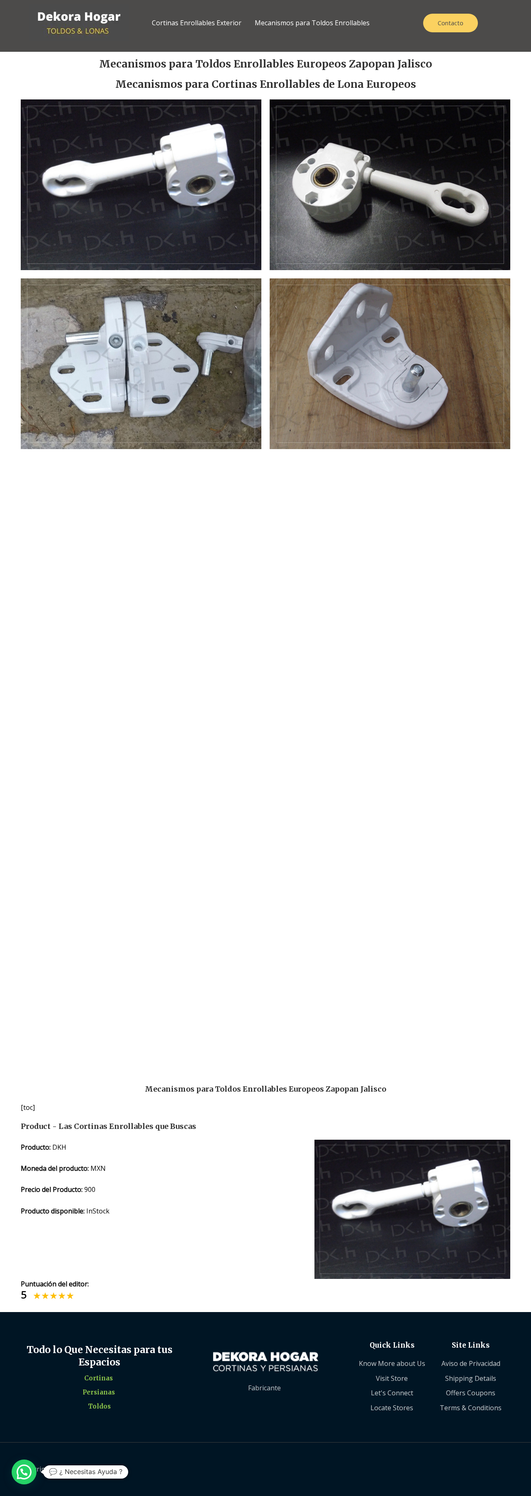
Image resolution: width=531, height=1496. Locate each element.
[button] (24, 1472)
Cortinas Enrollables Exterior (196, 22)
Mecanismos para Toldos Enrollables (312, 22)
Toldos (99, 1406)
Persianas (99, 1392)
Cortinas (98, 1378)
